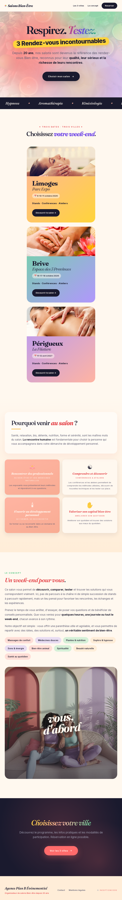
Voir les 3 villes (61, 850)
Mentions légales (77, 890)
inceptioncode (108, 890)
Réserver (109, 5)
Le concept (93, 5)
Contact (61, 890)
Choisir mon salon (61, 76)
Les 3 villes (78, 5)
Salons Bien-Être (20, 6)
